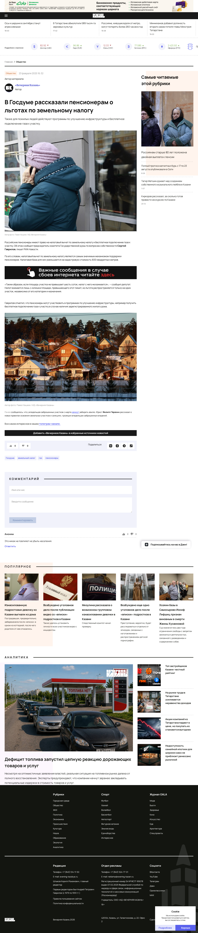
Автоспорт (106, 819)
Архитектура (156, 828)
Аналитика (17, 657)
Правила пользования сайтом (67, 898)
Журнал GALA (158, 794)
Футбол (104, 800)
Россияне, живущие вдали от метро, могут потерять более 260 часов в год (122, 25)
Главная (9, 61)
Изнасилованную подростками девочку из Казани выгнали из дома (21, 609)
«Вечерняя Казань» (27, 85)
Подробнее (165, 927)
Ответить (10, 546)
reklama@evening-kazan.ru (120, 876)
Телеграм (154, 881)
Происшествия (60, 824)
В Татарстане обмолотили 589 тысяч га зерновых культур (74, 25)
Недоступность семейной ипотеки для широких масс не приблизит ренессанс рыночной (178, 752)
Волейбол (106, 810)
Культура (57, 828)
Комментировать (23, 520)
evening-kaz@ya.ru (69, 876)
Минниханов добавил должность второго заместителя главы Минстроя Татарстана (170, 27)
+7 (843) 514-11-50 (70, 872)
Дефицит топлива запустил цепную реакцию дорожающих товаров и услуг (68, 762)
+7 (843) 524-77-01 (119, 872)
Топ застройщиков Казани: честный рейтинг (176, 669)
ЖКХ (55, 810)
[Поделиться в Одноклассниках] (117, 446)
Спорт (105, 794)
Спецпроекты (156, 833)
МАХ (152, 895)
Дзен (152, 886)
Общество (21, 61)
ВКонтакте (155, 872)
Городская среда (61, 800)
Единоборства (108, 833)
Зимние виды (107, 828)
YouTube (154, 876)
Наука (56, 833)
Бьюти (153, 805)
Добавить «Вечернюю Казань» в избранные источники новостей (70, 433)
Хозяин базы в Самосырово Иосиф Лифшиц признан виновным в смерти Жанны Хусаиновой (172, 614)
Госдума (10, 458)
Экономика (58, 819)
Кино (152, 814)
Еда (151, 824)
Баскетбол (106, 814)
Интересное (107, 837)
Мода (152, 800)
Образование (59, 837)
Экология (57, 842)
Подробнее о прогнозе (14, 48)
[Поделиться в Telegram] (124, 446)
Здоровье (154, 810)
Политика (57, 814)
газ (40, 458)
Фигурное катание (110, 824)
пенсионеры (52, 458)
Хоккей (104, 805)
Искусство (155, 819)
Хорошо (185, 927)
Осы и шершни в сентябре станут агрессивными (22, 25)
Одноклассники (157, 890)
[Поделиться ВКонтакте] (110, 446)
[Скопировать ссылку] (131, 446)
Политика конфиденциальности (68, 903)
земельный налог (26, 458)
